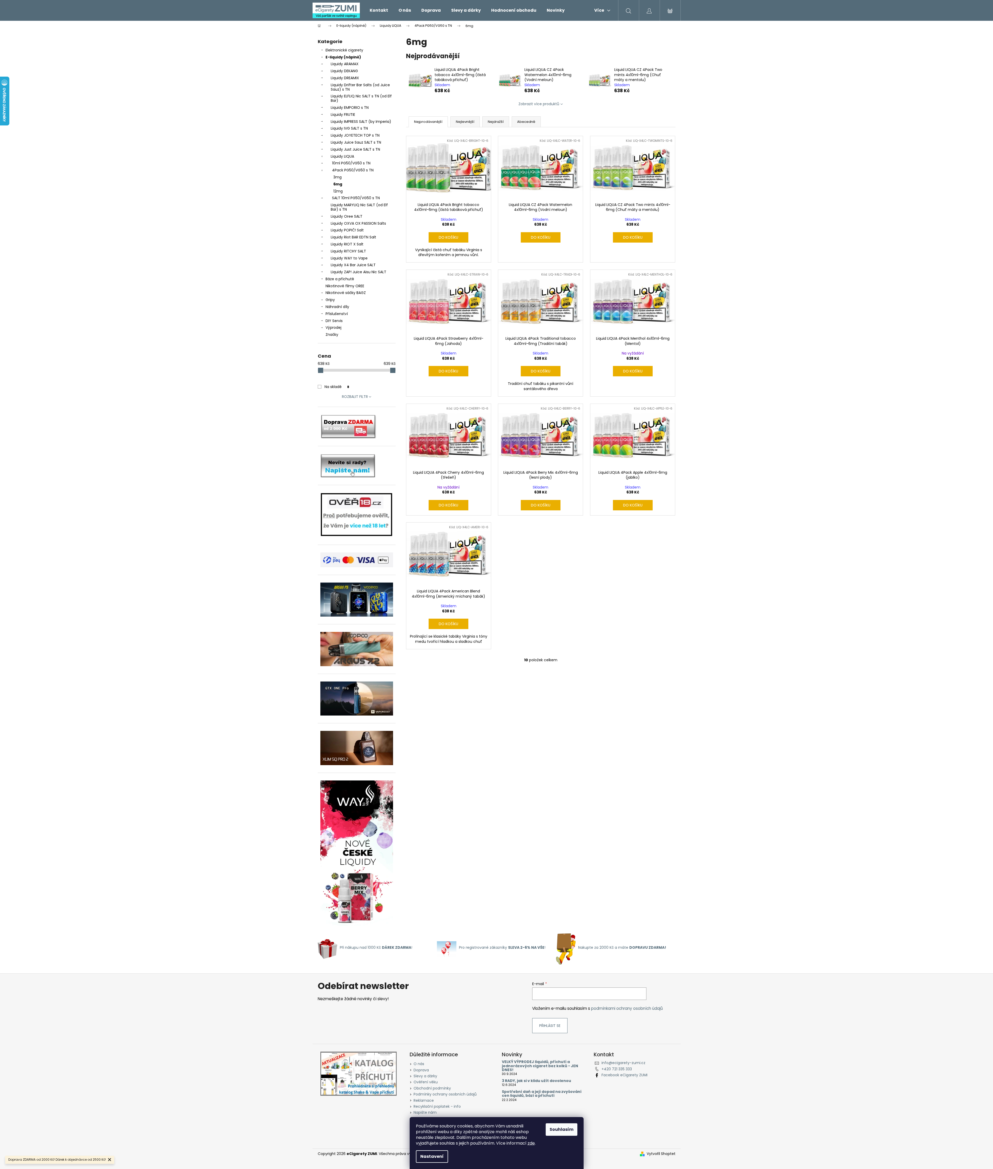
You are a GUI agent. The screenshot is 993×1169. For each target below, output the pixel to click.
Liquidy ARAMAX (345, 63)
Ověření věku (426, 1082)
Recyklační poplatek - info (437, 1106)
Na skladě (337, 386)
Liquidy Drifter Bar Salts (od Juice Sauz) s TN (360, 87)
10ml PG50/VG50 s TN (351, 163)
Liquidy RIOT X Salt (347, 244)
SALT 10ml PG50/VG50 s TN (356, 198)
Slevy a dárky (425, 1076)
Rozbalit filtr (355, 396)
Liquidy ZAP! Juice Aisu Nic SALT (358, 272)
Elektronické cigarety (344, 50)
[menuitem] (378, 10)
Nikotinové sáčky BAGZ (346, 292)
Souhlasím (561, 1129)
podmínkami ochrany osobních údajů (627, 1008)
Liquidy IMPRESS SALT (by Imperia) (361, 121)
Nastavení (432, 1156)
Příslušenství (337, 313)
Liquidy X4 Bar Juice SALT (353, 265)
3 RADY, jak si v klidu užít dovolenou (536, 1081)
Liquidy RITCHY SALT (348, 251)
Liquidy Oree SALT (346, 216)
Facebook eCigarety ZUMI (624, 1075)
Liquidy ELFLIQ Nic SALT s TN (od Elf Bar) (361, 98)
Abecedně (526, 121)
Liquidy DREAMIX (345, 78)
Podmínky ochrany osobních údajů (445, 1094)
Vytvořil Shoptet (661, 1153)
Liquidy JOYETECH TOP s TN (355, 135)
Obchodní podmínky (432, 1088)
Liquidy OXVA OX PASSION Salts (358, 223)
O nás (419, 1063)
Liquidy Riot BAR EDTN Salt (353, 237)
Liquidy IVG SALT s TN (349, 128)
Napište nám (425, 1112)
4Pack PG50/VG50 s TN (353, 170)
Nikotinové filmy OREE (345, 286)
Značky (332, 334)
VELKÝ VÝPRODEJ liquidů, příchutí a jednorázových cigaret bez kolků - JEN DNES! (540, 1066)
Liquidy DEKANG (344, 71)
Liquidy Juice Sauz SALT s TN (356, 142)
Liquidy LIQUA (342, 156)
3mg (337, 177)
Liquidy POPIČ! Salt (347, 230)
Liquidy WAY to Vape (349, 258)
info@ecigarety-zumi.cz (623, 1062)
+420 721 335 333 (617, 1069)
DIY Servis (334, 320)
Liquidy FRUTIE (343, 114)
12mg (338, 191)
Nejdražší (496, 121)
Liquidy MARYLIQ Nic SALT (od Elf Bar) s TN (359, 207)
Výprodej (333, 327)
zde (531, 1143)
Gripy (330, 299)
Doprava (421, 1070)
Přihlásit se (549, 1025)
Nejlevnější (465, 121)
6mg (337, 184)
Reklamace (424, 1100)
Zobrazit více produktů (538, 103)
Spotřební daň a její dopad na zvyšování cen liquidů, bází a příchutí (542, 1094)
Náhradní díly (337, 306)
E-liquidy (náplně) (343, 57)
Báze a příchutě (340, 279)
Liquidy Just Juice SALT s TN (355, 149)
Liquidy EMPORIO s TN (350, 107)
